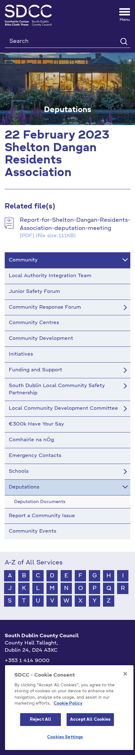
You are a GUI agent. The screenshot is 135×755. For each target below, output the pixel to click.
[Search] (123, 41)
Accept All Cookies (90, 720)
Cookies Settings (65, 737)
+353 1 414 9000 (27, 660)
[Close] (125, 674)
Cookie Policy (68, 703)
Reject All (40, 720)
